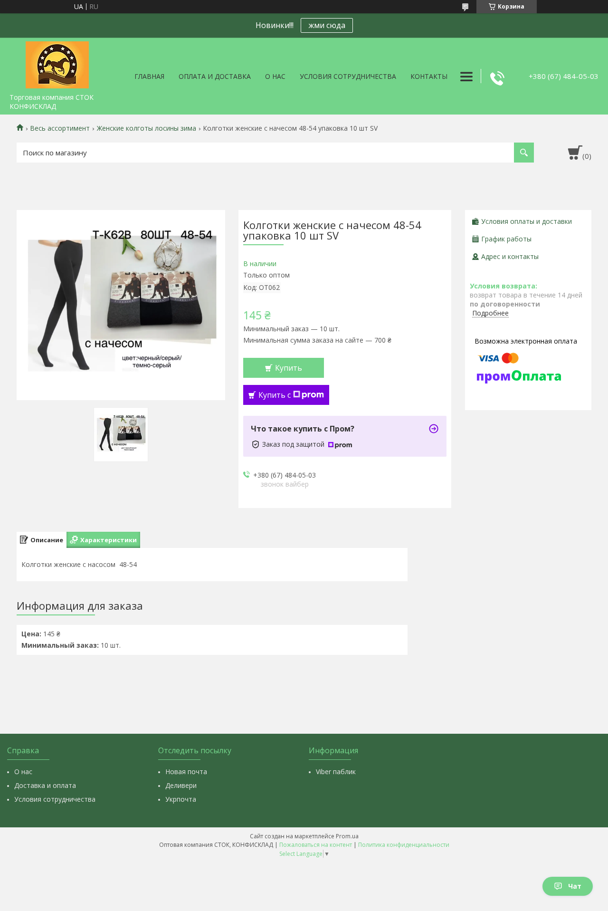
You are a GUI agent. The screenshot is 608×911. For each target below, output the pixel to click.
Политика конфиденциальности (403, 845)
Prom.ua (347, 836)
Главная (149, 76)
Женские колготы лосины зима (146, 128)
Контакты (428, 76)
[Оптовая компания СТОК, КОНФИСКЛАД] (57, 63)
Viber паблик (336, 771)
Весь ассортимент (60, 128)
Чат (574, 886)
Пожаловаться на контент (315, 845)
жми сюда (326, 25)
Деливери (181, 785)
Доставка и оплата (45, 785)
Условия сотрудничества (348, 76)
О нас (275, 76)
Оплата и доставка (215, 76)
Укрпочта (180, 799)
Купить (288, 368)
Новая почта (186, 771)
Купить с (274, 395)
